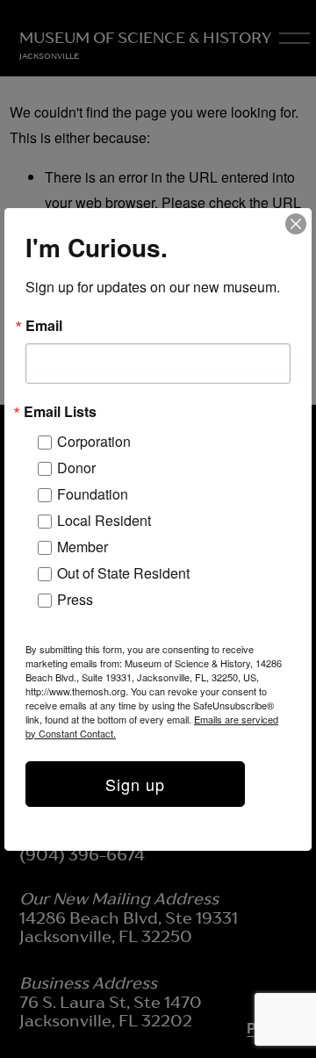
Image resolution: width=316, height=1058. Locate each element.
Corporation (94, 441)
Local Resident (104, 520)
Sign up (135, 784)
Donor (76, 467)
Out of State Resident (123, 573)
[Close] (295, 223)
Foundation (92, 494)
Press (75, 599)
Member (82, 546)
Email (43, 326)
